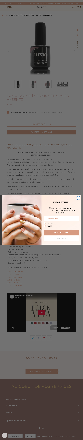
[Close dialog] (78, 198)
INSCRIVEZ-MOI (61, 232)
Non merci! (61, 238)
